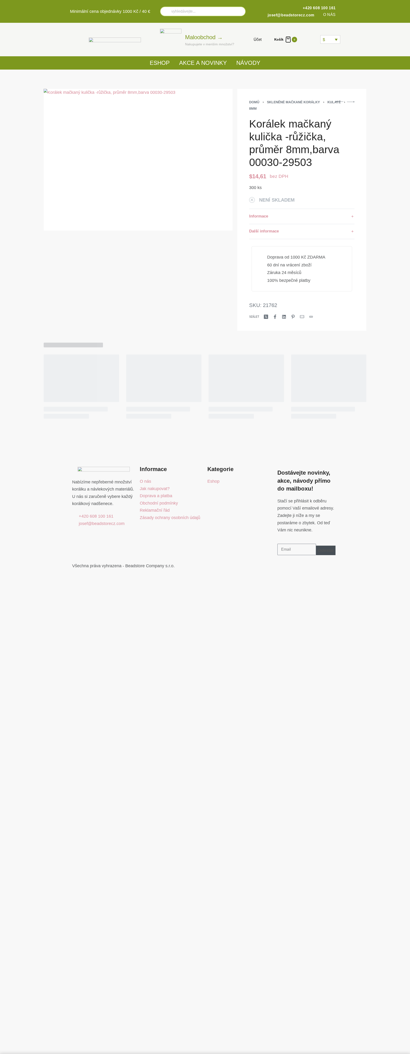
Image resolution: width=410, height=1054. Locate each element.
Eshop (160, 63)
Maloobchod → (204, 37)
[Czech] (304, 39)
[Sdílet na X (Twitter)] (266, 317)
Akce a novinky (203, 63)
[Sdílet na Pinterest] (293, 317)
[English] (310, 39)
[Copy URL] (311, 317)
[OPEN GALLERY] (138, 160)
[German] (316, 39)
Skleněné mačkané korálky (293, 102)
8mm (253, 108)
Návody (248, 63)
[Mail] (302, 317)
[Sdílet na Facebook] (275, 317)
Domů (254, 102)
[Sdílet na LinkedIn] (284, 317)
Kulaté (334, 102)
